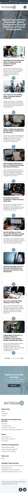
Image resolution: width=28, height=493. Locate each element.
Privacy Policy (5, 481)
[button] (25, 7)
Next (21, 358)
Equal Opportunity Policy (18, 481)
